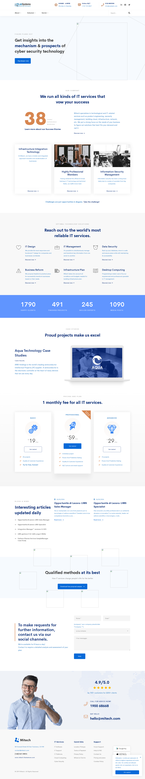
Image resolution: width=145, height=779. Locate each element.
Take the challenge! (91, 202)
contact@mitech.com (22, 750)
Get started (33, 449)
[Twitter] (129, 4)
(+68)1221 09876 (21, 754)
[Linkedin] (121, 4)
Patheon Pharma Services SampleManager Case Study (33, 540)
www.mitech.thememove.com (25, 757)
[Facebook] (125, 4)
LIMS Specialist (32, 525)
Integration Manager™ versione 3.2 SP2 (32, 529)
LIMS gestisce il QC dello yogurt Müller (32, 534)
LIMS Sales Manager (34, 520)
